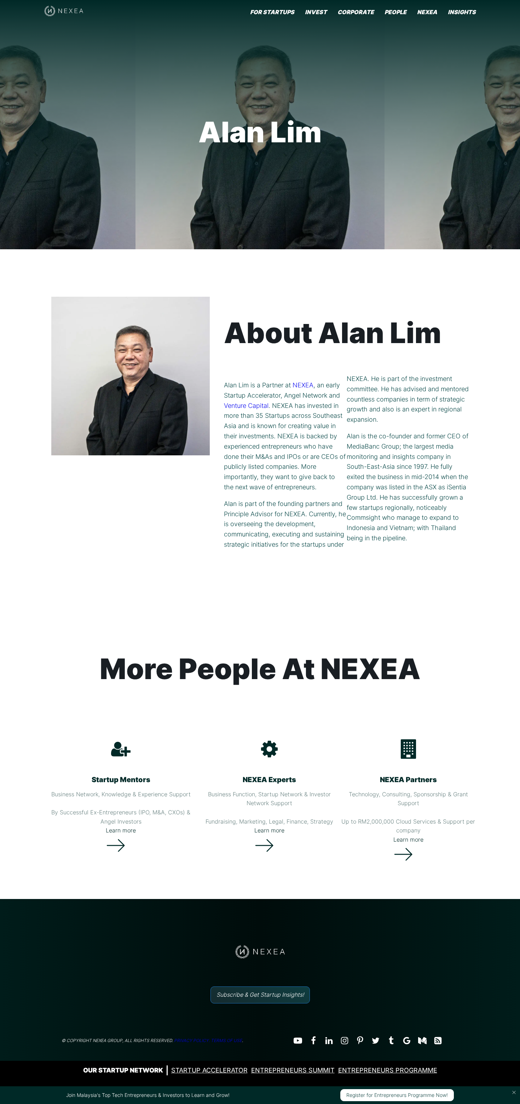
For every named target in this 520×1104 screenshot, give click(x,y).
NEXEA (303, 385)
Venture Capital (246, 405)
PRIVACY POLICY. (192, 1040)
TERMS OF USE (226, 1040)
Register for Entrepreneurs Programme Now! (397, 1095)
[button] (514, 1092)
